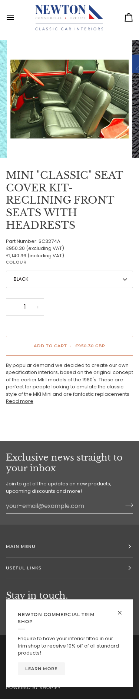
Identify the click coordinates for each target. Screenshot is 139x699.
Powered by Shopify (33, 687)
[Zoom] (24, 144)
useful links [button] (24, 568)
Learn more (41, 668)
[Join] (127, 505)
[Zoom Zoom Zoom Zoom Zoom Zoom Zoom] (69, 99)
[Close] (123, 609)
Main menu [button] (21, 546)
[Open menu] (17, 17)
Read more (19, 401)
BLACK (21, 278)
